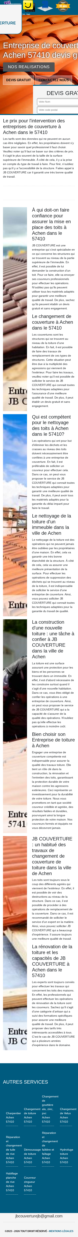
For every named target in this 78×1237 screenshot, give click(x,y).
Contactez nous (54, 80)
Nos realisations (29, 67)
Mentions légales (61, 1231)
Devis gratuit (18, 80)
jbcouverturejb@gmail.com (39, 1216)
